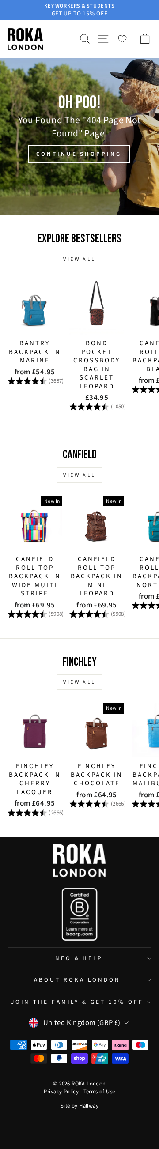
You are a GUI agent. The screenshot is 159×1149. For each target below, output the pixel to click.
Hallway (88, 1106)
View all (79, 259)
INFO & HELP (77, 958)
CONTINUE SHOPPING (78, 154)
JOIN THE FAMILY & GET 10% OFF (77, 1002)
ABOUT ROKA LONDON (77, 980)
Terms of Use (99, 1092)
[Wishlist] (122, 39)
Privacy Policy (61, 1092)
